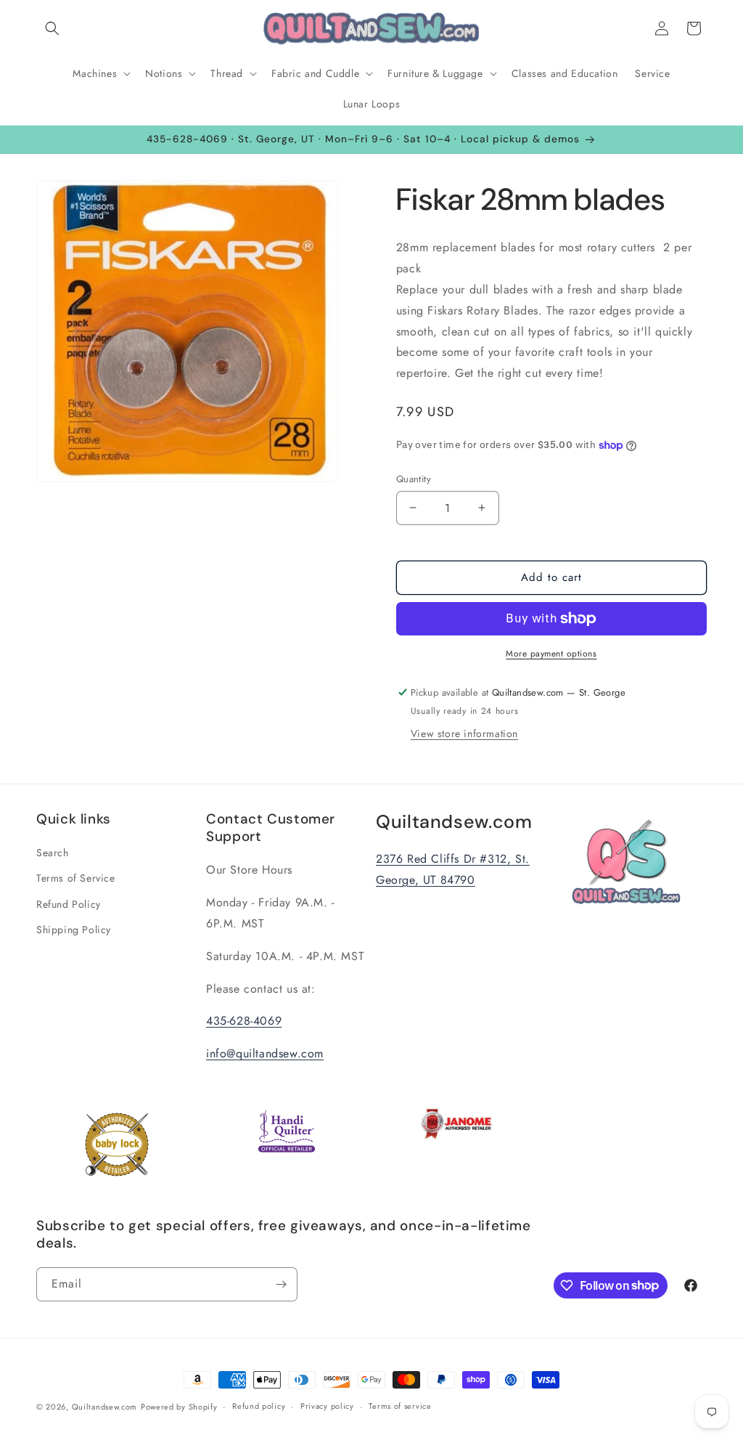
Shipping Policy (73, 929)
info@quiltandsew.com (265, 1053)
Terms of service (400, 1406)
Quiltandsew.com (105, 1406)
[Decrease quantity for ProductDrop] (413, 508)
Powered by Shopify (179, 1406)
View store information (464, 733)
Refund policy (258, 1406)
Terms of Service (75, 878)
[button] (52, 28)
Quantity (413, 479)
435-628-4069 (244, 1020)
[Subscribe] (281, 1284)
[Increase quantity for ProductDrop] (482, 508)
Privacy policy (327, 1406)
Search (52, 852)
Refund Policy (68, 904)
